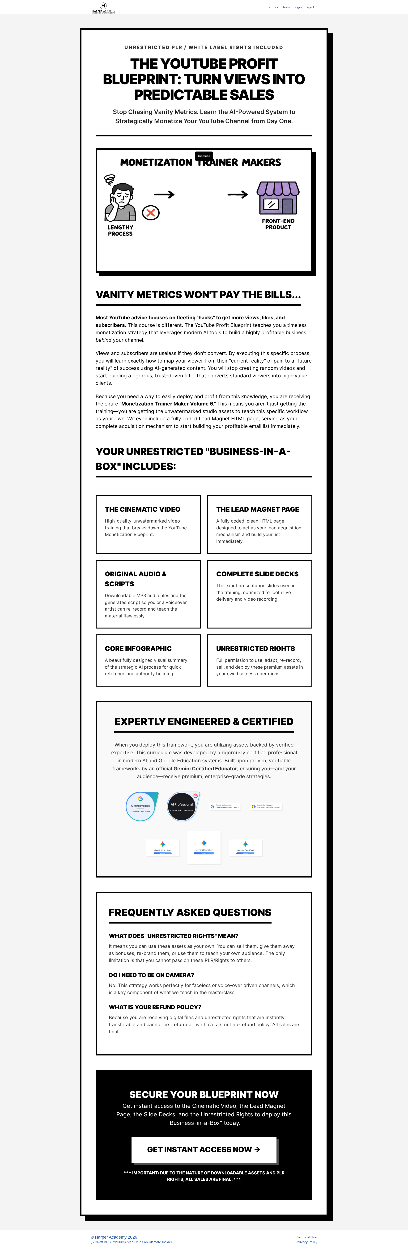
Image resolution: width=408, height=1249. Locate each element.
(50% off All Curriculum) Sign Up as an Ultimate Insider (131, 1242)
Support (273, 7)
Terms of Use (307, 1237)
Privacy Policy (307, 1242)
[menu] (290, 7)
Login (297, 7)
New (286, 7)
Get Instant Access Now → (204, 1149)
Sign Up (311, 7)
